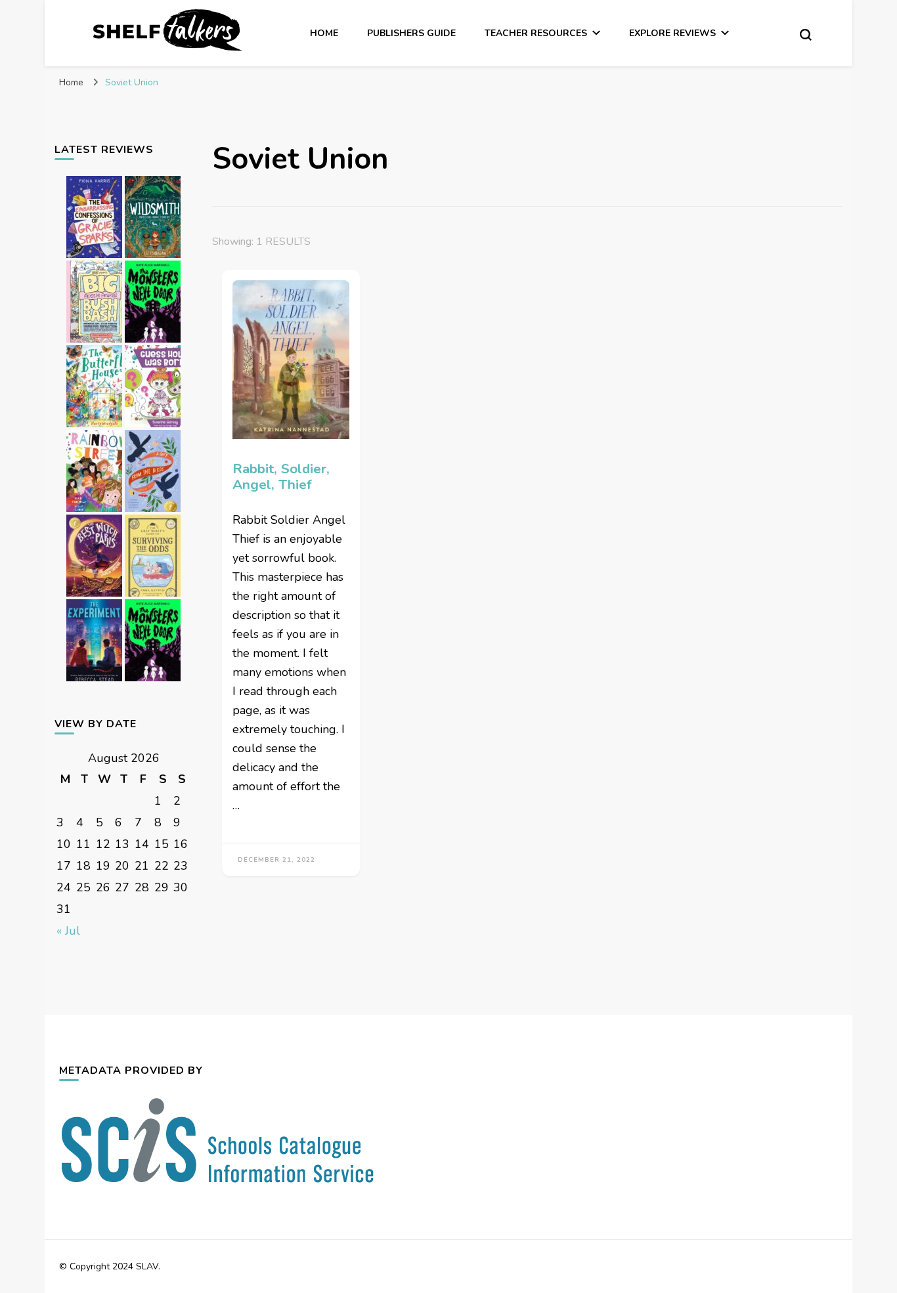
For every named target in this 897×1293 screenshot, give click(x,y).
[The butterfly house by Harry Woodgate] (94, 427)
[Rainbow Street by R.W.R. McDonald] (94, 511)
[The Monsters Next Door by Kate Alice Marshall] (153, 681)
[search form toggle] (806, 35)
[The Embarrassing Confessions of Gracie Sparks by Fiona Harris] (94, 257)
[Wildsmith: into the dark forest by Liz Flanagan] (153, 257)
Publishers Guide (411, 33)
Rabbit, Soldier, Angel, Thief (281, 476)
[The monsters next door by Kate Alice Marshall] (153, 342)
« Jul (68, 931)
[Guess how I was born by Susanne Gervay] (153, 427)
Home (324, 33)
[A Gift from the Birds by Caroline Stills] (153, 511)
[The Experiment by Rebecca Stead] (94, 681)
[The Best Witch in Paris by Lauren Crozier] (94, 596)
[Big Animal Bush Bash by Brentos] (94, 342)
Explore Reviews (672, 33)
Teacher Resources (536, 33)
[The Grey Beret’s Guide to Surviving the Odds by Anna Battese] (153, 596)
